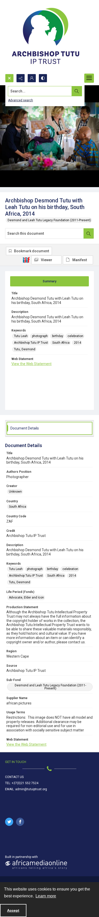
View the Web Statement (31, 364)
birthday (57, 336)
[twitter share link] (9, 822)
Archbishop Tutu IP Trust (31, 342)
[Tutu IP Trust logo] (45, 37)
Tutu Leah (21, 336)
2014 (77, 342)
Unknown (15, 491)
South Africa (61, 342)
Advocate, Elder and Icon (26, 597)
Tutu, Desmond (24, 349)
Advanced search (20, 100)
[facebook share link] (20, 822)
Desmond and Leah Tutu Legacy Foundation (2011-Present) (49, 220)
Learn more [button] (46, 896)
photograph (40, 336)
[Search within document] (89, 233)
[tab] (49, 281)
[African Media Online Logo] (36, 864)
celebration (75, 336)
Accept (13, 910)
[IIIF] (26, 259)
